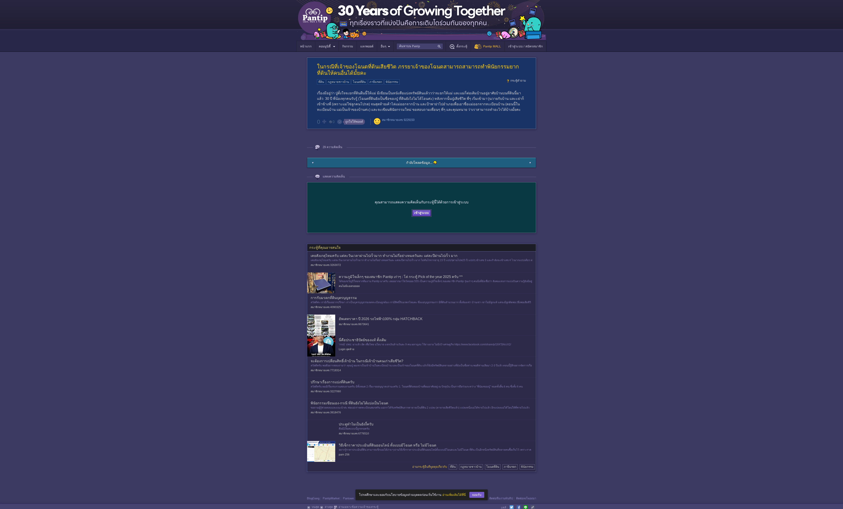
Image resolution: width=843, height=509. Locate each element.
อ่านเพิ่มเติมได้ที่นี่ (454, 494)
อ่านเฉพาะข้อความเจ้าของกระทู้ (358, 507)
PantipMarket (331, 498)
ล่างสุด (329, 507)
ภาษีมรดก (375, 82)
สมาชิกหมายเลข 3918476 (326, 412)
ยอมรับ (476, 494)
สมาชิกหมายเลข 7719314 (326, 370)
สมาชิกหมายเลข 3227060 (326, 391)
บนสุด (315, 507)
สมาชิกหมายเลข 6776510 (354, 433)
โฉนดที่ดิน (359, 82)
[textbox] (419, 46)
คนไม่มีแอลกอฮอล (349, 286)
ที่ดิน (321, 82)
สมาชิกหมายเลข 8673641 (354, 324)
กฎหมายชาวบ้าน (338, 82)
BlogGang (313, 498)
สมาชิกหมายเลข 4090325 (326, 307)
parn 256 (344, 454)
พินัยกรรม (392, 82)
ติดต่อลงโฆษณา (526, 498)
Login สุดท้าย (346, 349)
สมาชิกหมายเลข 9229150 (398, 120)
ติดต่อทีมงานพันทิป (501, 498)
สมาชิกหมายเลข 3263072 (326, 265)
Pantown (348, 498)
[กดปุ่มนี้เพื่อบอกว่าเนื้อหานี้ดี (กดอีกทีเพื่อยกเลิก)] (324, 121)
